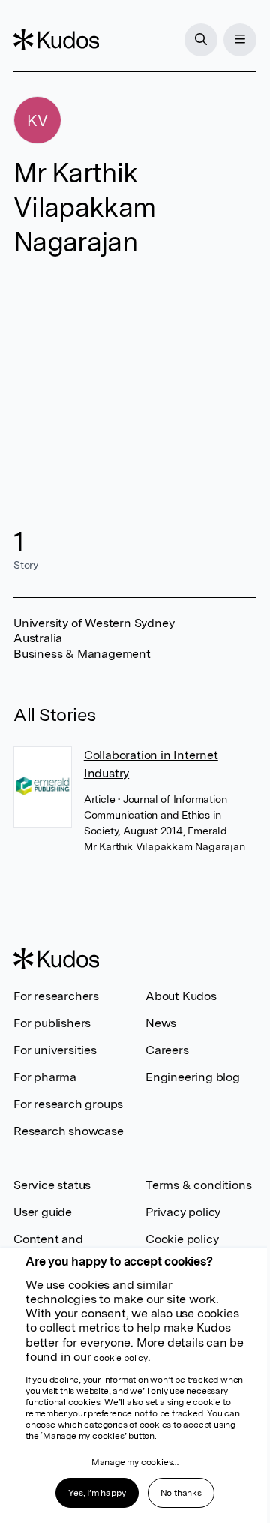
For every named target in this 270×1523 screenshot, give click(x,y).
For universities (55, 1050)
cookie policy (120, 1358)
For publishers (52, 1023)
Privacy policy (183, 1212)
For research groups (68, 1104)
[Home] (56, 39)
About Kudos (181, 996)
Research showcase (69, 1131)
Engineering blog (193, 1077)
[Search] (201, 39)
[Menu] (240, 39)
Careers (167, 1050)
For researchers (56, 996)
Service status (52, 1185)
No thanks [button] (181, 1493)
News (161, 1023)
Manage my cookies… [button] (135, 1462)
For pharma (45, 1077)
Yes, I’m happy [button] (96, 1493)
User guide (43, 1212)
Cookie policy (182, 1239)
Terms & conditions (198, 1185)
